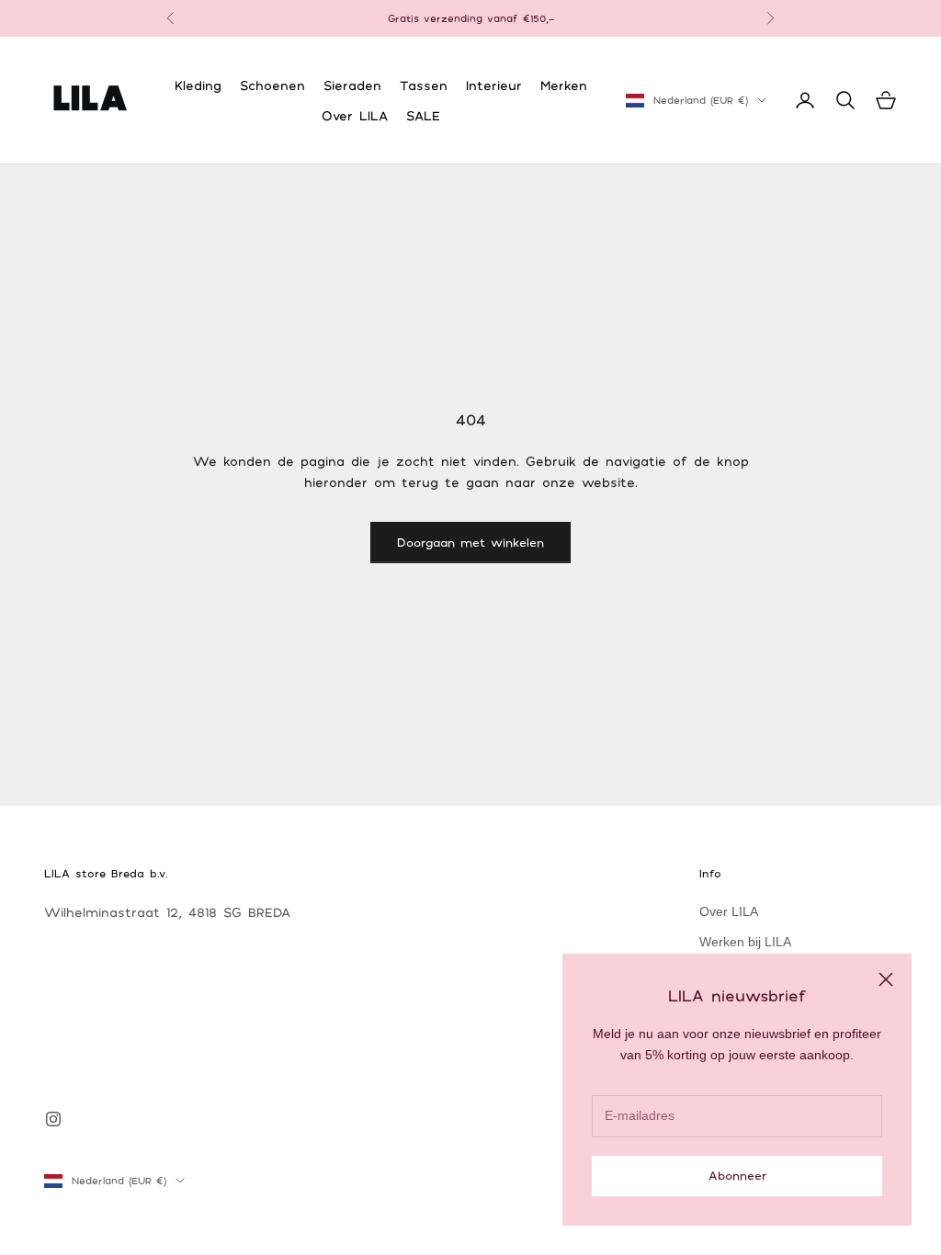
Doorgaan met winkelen (470, 542)
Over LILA (355, 115)
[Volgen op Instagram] (53, 1119)
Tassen (424, 85)
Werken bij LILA (745, 941)
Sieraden (352, 85)
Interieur (494, 85)
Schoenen (272, 85)
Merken (563, 85)
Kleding (198, 85)
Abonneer (737, 1175)
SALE (423, 115)
